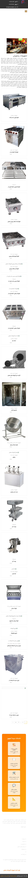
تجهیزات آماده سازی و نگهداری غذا (14, 442)
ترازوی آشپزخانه (14, 633)
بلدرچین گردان (14, 410)
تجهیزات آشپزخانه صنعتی (20, 852)
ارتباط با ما (23, 854)
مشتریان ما (23, 844)
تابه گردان (14, 574)
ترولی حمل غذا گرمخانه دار (14, 680)
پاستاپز (14, 457)
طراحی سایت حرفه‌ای (5, 876)
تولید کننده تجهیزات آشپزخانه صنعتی (11, 870)
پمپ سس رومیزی (14, 492)
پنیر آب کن (14, 526)
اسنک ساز (14, 341)
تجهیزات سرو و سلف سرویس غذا (14, 643)
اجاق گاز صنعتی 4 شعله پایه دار (14, 293)
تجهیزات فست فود (14, 150)
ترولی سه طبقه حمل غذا (14, 715)
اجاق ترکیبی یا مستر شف (14, 117)
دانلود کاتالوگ (23, 827)
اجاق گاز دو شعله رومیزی (14, 269)
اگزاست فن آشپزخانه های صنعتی (14, 375)
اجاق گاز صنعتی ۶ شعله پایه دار (14, 328)
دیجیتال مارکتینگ (13, 876)
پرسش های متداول (21, 847)
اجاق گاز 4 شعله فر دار (14, 152)
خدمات (23, 841)
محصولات (14, 185)
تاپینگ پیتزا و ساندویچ (14, 621)
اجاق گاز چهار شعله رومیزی (14, 256)
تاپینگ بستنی (14, 608)
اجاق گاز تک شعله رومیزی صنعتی (14, 221)
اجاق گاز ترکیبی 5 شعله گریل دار (14, 187)
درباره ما (23, 839)
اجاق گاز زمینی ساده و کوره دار (14, 281)
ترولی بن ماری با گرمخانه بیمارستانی (14, 646)
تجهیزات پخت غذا (14, 254)
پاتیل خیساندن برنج (14, 445)
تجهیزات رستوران (14, 115)
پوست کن (14, 561)
